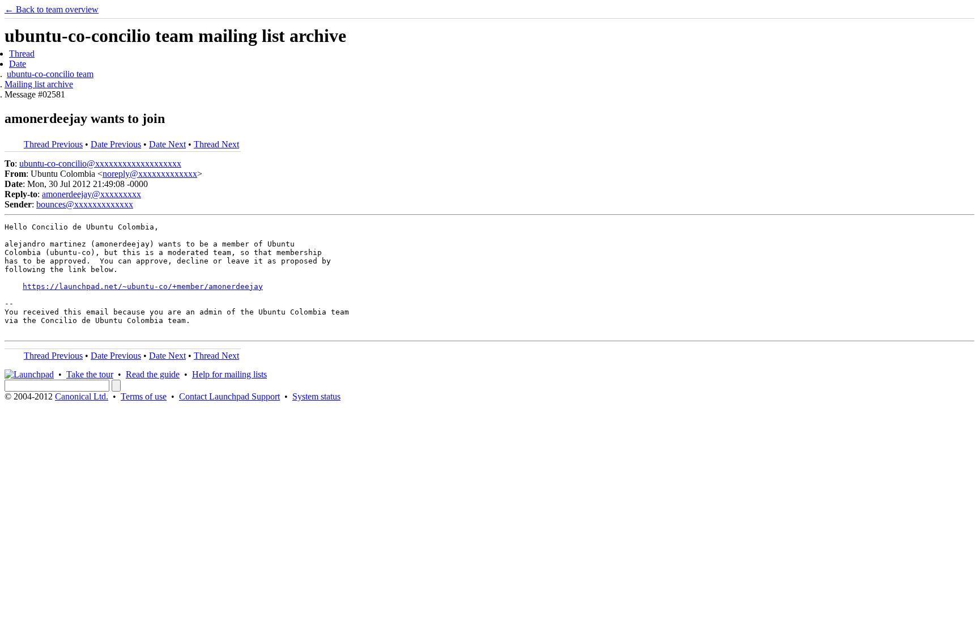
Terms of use (144, 396)
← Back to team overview (52, 9)
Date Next (167, 144)
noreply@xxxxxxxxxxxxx (150, 174)
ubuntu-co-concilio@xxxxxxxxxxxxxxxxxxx (100, 163)
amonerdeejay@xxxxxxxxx (91, 194)
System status (316, 396)
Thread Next (216, 144)
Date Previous (116, 144)
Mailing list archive (39, 84)
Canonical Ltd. (81, 396)
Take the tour (89, 374)
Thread (22, 53)
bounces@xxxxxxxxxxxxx (84, 204)
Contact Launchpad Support (229, 396)
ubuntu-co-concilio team (50, 74)
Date (17, 64)
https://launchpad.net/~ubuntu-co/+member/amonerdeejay (143, 286)
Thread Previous (53, 144)
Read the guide (153, 374)
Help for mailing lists (229, 374)
